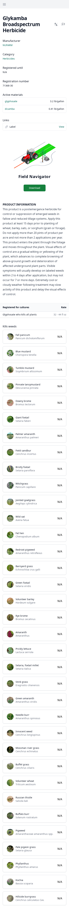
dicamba (10, 108)
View (61, 126)
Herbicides (9, 58)
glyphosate (11, 101)
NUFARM (8, 45)
